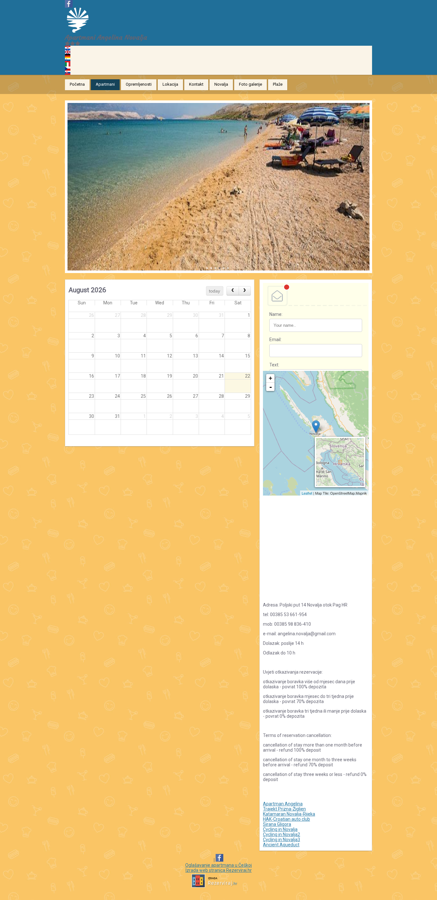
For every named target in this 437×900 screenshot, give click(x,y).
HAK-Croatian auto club (286, 819)
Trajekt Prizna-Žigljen (284, 808)
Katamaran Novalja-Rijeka (289, 814)
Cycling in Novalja (280, 829)
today (214, 290)
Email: (275, 339)
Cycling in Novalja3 (281, 839)
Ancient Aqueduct (281, 844)
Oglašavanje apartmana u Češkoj (218, 865)
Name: (275, 314)
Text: (274, 364)
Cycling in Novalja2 (281, 834)
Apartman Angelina (283, 803)
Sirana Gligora (277, 824)
